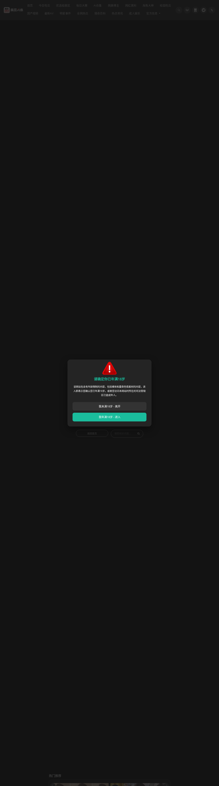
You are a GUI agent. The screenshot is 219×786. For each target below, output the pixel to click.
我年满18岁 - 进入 (109, 417)
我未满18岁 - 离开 (109, 406)
